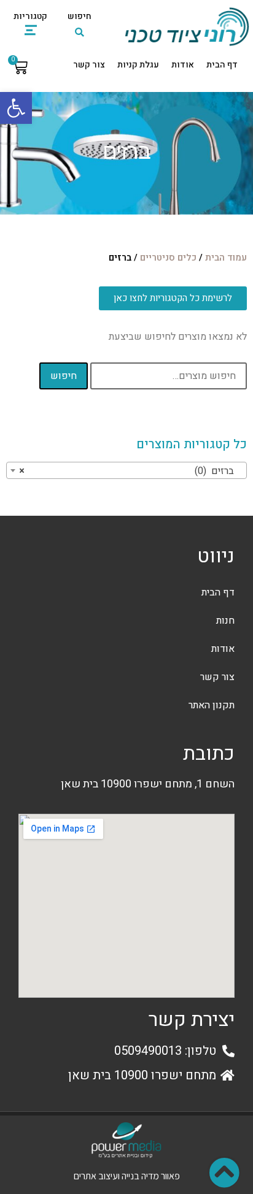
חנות (225, 620)
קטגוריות (30, 16)
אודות (182, 64)
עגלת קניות (138, 64)
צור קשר (89, 64)
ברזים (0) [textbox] (130, 471)
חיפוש (63, 376)
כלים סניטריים (168, 257)
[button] (16, 108)
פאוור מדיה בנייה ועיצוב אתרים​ (127, 1175)
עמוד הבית (226, 257)
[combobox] (126, 470)
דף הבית (222, 64)
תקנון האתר (212, 705)
